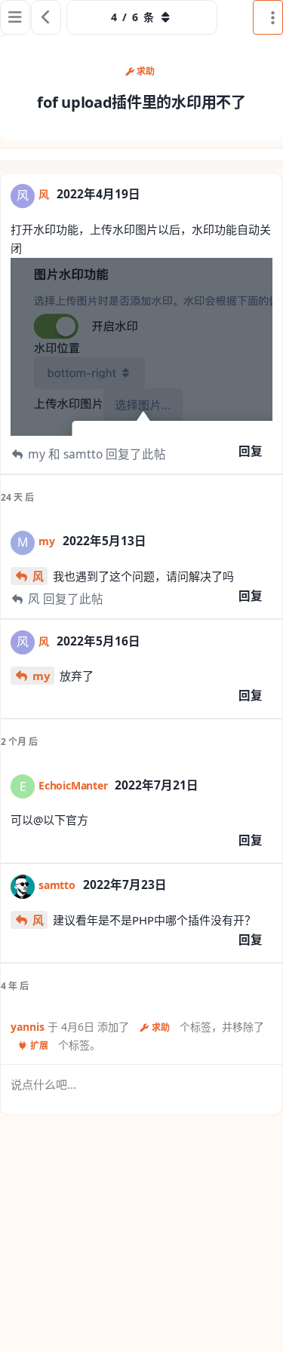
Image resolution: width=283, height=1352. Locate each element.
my (41, 675)
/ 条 (132, 17)
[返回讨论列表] (46, 17)
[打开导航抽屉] (15, 17)
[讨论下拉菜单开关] (268, 17)
